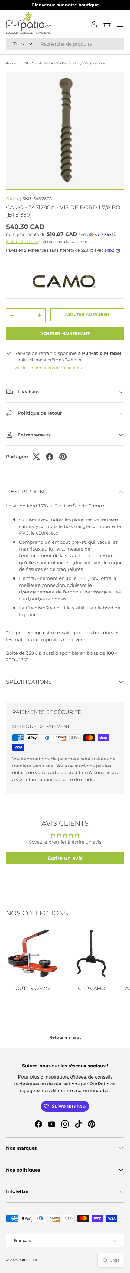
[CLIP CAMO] (91, 953)
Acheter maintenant (65, 333)
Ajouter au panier (87, 314)
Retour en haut (65, 1037)
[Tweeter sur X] (36, 456)
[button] (107, 24)
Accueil (12, 63)
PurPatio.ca (27, 1260)
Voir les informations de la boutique (50, 367)
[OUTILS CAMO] (32, 953)
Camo (12, 198)
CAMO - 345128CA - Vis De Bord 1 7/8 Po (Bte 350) (64, 63)
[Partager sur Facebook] (49, 456)
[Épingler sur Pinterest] (63, 456)
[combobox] (65, 44)
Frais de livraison (22, 241)
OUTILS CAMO (32, 988)
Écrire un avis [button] (65, 858)
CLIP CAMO (91, 988)
